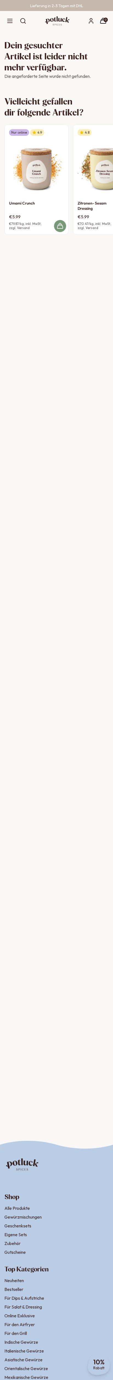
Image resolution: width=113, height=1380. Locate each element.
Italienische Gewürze (24, 1351)
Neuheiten (14, 1280)
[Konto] (91, 20)
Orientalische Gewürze (26, 1368)
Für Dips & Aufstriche (24, 1298)
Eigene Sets (15, 1234)
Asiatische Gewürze (23, 1359)
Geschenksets (17, 1225)
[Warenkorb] (103, 20)
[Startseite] (57, 21)
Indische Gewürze (21, 1342)
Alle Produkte (17, 1208)
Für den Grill (15, 1333)
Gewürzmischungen (23, 1217)
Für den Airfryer (19, 1324)
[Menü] (9, 20)
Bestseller (13, 1289)
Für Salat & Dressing (23, 1307)
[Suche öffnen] (23, 20)
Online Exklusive (19, 1315)
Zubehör (12, 1243)
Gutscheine (15, 1252)
